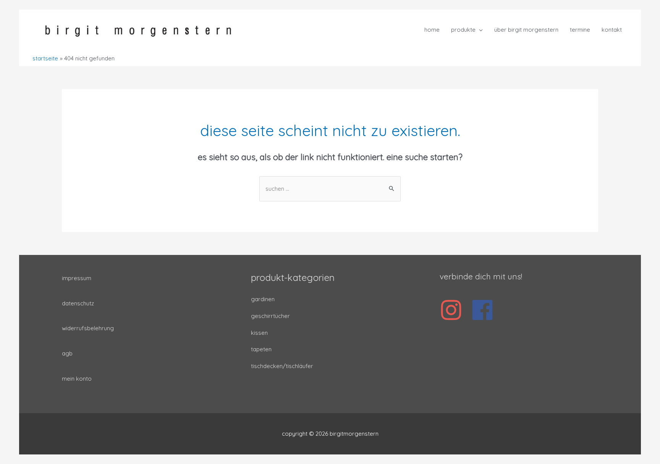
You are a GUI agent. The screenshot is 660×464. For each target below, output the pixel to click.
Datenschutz (78, 303)
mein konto (77, 378)
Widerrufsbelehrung (88, 328)
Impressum (76, 278)
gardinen (263, 299)
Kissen (259, 332)
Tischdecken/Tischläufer (282, 366)
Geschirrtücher (270, 316)
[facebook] (486, 310)
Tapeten (261, 349)
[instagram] (454, 310)
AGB (67, 353)
